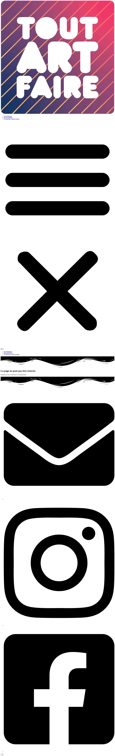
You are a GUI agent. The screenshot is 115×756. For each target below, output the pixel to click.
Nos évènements (8, 116)
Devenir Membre (8, 117)
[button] (57, 235)
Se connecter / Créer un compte (11, 119)
